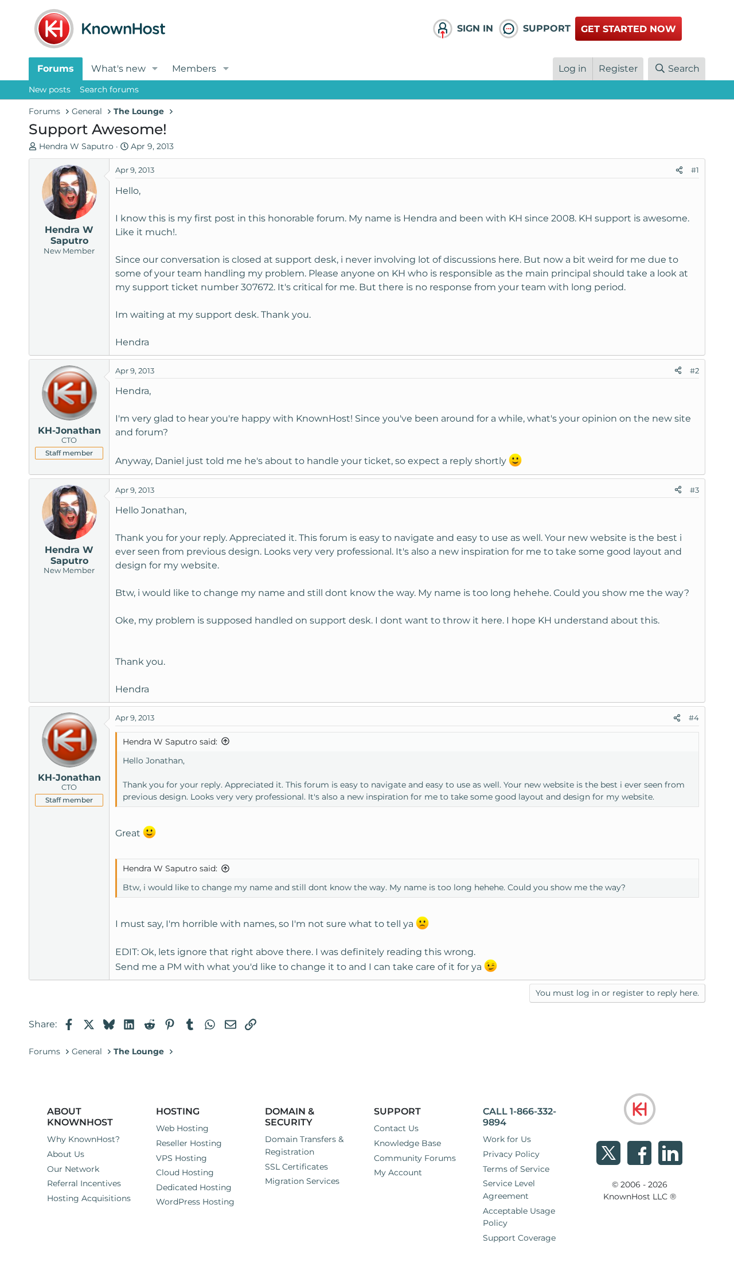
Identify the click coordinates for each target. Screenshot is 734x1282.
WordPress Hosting (195, 1202)
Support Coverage (519, 1238)
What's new (118, 68)
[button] (155, 68)
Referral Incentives (84, 1183)
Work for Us (507, 1139)
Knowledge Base (407, 1143)
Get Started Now (628, 29)
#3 (694, 489)
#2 (694, 370)
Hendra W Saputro (76, 146)
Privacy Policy (511, 1154)
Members (194, 68)
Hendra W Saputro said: (170, 742)
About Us (65, 1154)
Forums (55, 68)
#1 (695, 169)
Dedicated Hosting (194, 1187)
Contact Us (396, 1128)
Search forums (109, 89)
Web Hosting (182, 1128)
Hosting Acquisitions (89, 1198)
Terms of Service (516, 1169)
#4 (694, 717)
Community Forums (415, 1158)
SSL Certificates (296, 1167)
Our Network (73, 1169)
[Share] (679, 170)
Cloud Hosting (185, 1172)
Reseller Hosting (189, 1143)
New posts (50, 89)
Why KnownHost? (83, 1139)
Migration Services (302, 1181)
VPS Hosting (181, 1158)
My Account (398, 1172)
